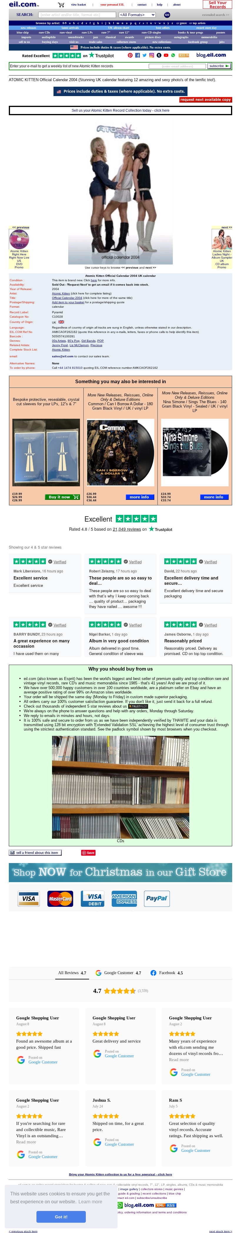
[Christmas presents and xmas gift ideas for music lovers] (120, 880)
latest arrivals (70, 27)
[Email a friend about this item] (35, 854)
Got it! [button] (61, 1216)
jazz (95, 37)
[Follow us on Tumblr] (159, 56)
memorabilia (209, 37)
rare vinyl (66, 32)
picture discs (153, 37)
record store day (206, 27)
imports (26, 37)
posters (220, 32)
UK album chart (118, 27)
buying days (50, 41)
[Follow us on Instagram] (151, 56)
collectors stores (126, 41)
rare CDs (44, 32)
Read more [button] (179, 1059)
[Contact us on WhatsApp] (173, 56)
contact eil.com (124, 1198)
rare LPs (87, 32)
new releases (28, 27)
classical (111, 37)
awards (129, 37)
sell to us (24, 41)
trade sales (95, 41)
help (160, 4)
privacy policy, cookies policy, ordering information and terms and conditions (136, 1212)
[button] (201, 898)
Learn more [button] (90, 1201)
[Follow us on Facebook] (137, 56)
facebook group (198, 41)
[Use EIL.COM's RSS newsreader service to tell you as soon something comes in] (165, 1205)
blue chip (23, 32)
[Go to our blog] (211, 56)
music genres (174, 1189)
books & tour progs (190, 32)
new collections (162, 41)
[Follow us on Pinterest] (130, 56)
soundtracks (76, 37)
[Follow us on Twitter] (144, 56)
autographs (181, 37)
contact (142, 4)
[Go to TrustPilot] (67, 57)
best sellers (163, 27)
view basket (78, 4)
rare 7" (106, 32)
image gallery (129, 1189)
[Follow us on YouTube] (166, 56)
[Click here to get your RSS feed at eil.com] (184, 56)
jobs (222, 41)
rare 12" (124, 32)
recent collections (154, 1193)
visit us (73, 41)
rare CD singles (151, 32)
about (176, 4)
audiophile (49, 37)
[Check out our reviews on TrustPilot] (138, 706)
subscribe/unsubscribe (152, 1198)
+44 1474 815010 (70, 367)
